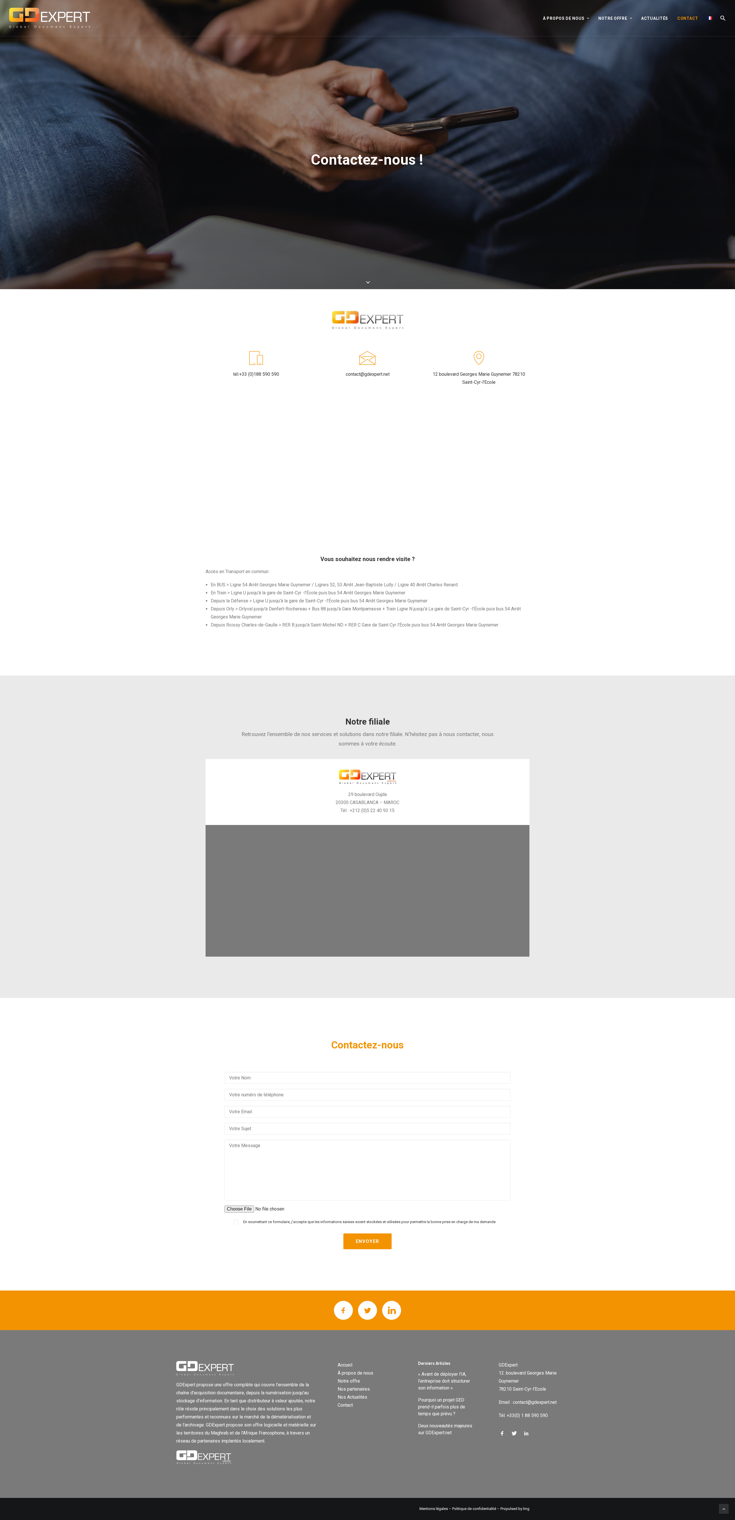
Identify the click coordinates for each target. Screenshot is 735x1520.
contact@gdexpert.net (368, 374)
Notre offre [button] (612, 18)
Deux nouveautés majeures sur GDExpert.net (445, 1429)
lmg (526, 1509)
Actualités (654, 18)
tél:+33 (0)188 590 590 (256, 374)
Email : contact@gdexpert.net (528, 1402)
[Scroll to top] (724, 1508)
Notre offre (349, 1381)
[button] (721, 18)
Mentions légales (433, 1509)
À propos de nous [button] (563, 18)
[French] (709, 18)
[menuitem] (568, 18)
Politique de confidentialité (474, 1509)
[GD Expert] (49, 18)
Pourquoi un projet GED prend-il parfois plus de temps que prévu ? (441, 1406)
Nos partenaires (354, 1389)
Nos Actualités (352, 1397)
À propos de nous (355, 1373)
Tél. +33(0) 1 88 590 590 (523, 1415)
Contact (687, 18)
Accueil (345, 1365)
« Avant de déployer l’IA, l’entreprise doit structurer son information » (444, 1381)
